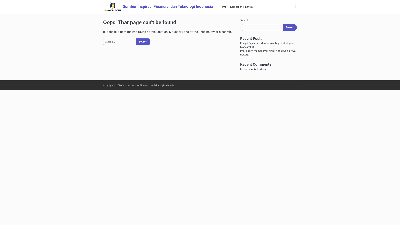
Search (244, 20)
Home (223, 6)
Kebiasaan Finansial (241, 6)
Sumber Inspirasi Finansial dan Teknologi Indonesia (168, 6)
